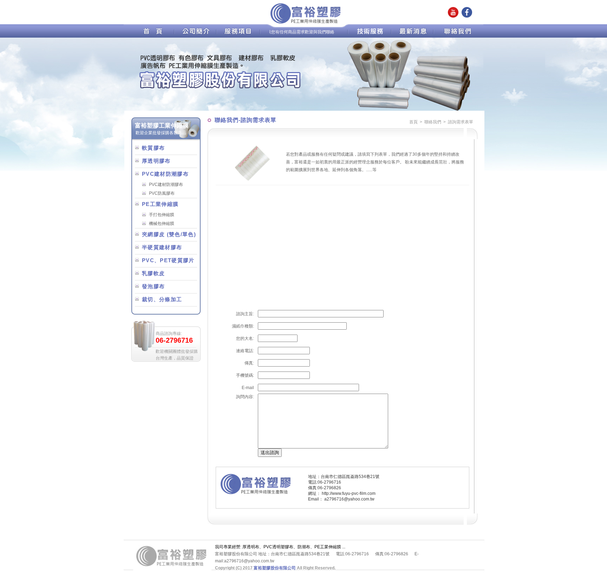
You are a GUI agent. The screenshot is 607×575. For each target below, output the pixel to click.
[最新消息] (415, 36)
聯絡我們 (432, 121)
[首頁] (154, 36)
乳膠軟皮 (153, 273)
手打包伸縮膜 (161, 214)
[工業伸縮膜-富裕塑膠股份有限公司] (306, 22)
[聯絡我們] (454, 36)
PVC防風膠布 (162, 193)
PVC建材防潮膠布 (165, 174)
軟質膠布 (153, 148)
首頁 (413, 121)
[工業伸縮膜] (244, 36)
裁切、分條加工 (162, 299)
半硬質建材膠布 (162, 247)
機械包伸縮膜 (161, 223)
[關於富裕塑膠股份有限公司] (197, 36)
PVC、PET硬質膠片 (168, 260)
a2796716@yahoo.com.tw (349, 499)
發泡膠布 (153, 286)
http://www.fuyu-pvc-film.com (349, 493)
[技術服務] (369, 36)
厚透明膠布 (156, 161)
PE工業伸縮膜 (160, 204)
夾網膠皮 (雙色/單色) (169, 234)
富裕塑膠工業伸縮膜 (162, 125)
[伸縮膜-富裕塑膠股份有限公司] (172, 568)
